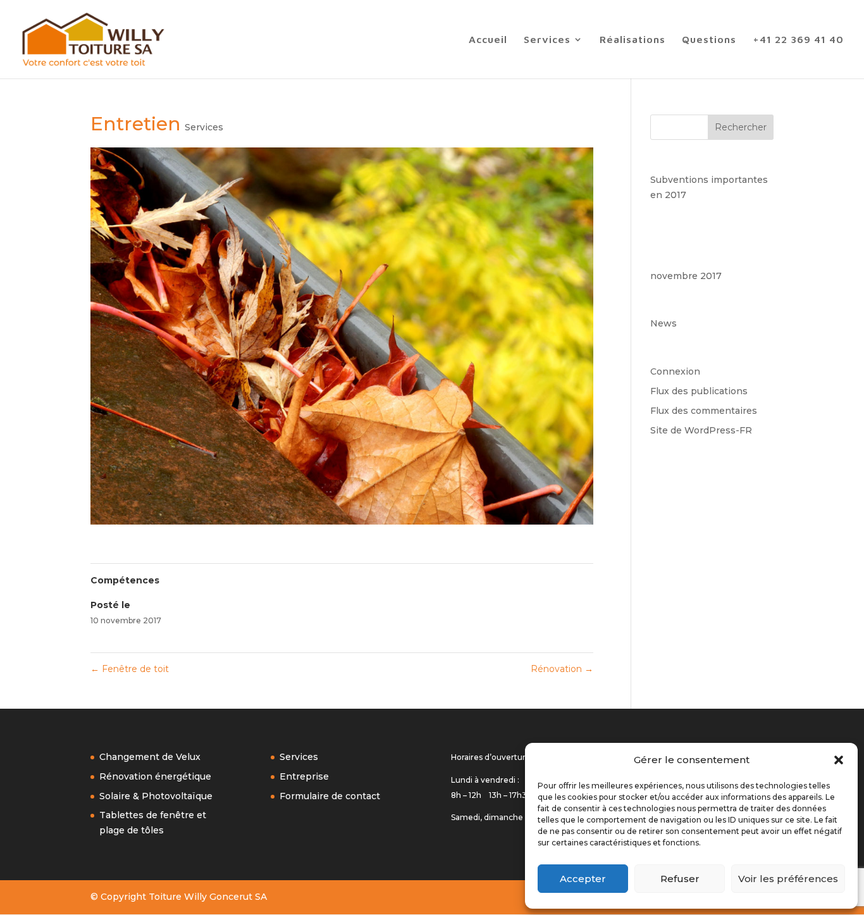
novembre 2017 (686, 276)
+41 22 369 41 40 (798, 40)
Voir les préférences (788, 879)
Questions (709, 40)
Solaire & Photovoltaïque (156, 796)
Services (547, 40)
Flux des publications (699, 391)
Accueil (488, 40)
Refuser (680, 879)
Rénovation (562, 669)
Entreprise (304, 776)
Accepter (583, 879)
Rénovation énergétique (155, 776)
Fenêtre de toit (129, 669)
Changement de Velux (150, 756)
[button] (838, 760)
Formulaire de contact (330, 796)
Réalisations (632, 40)
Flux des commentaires (703, 410)
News (663, 323)
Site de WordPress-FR (701, 430)
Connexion (675, 371)
